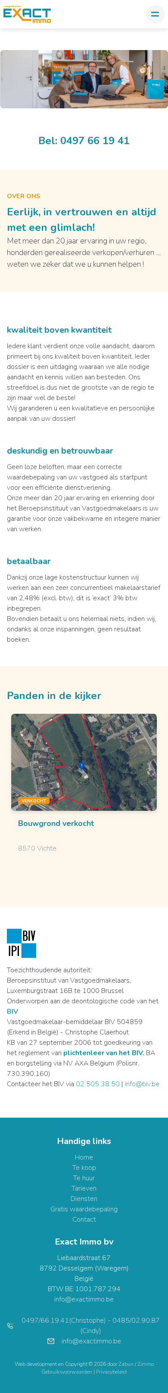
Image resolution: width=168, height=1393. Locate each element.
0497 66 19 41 (95, 141)
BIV (12, 1011)
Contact (84, 1219)
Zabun (126, 1364)
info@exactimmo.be (84, 1299)
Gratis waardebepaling (84, 1209)
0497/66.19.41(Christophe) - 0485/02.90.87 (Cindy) (91, 1326)
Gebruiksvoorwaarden (67, 1371)
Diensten (84, 1199)
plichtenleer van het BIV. (103, 1053)
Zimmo (145, 1364)
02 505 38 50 (98, 1084)
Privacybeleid (111, 1371)
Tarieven (84, 1188)
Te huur (84, 1178)
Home (84, 1157)
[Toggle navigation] (155, 14)
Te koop (84, 1167)
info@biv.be (142, 1084)
